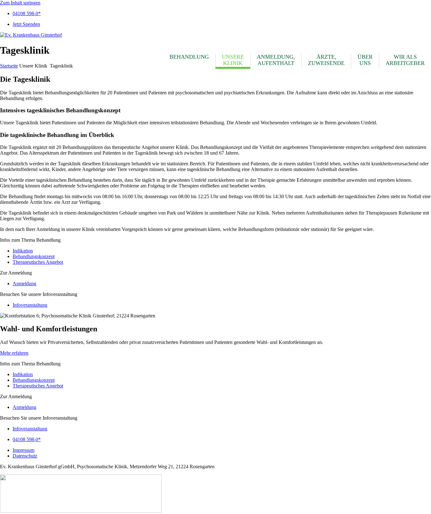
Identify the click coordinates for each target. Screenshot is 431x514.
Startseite (9, 65)
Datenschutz (25, 455)
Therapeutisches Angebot (38, 262)
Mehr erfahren (14, 353)
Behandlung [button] (189, 57)
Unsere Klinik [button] (233, 60)
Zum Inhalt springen (20, 2)
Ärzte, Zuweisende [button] (326, 60)
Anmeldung (24, 283)
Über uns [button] (365, 60)
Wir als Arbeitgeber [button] (405, 60)
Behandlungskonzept (34, 256)
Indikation (23, 250)
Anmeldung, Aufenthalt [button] (276, 60)
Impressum (23, 450)
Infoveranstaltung (30, 305)
